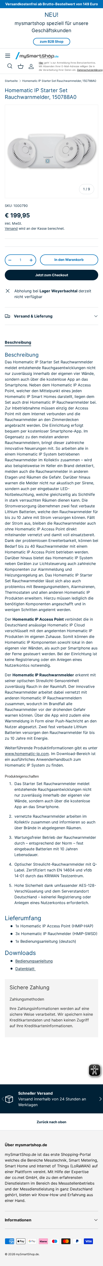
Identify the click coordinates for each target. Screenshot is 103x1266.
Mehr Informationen (20, 1066)
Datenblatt (25, 968)
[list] (51, 151)
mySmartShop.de (27, 1254)
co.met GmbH (24, 1177)
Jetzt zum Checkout (51, 275)
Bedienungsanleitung (34, 961)
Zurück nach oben (51, 1122)
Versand (11, 228)
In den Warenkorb (69, 260)
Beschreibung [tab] (18, 342)
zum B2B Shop (51, 41)
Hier (41, 62)
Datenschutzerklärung (90, 69)
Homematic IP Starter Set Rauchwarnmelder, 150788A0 (59, 80)
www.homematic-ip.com (27, 753)
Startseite (11, 80)
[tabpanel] (51, 661)
